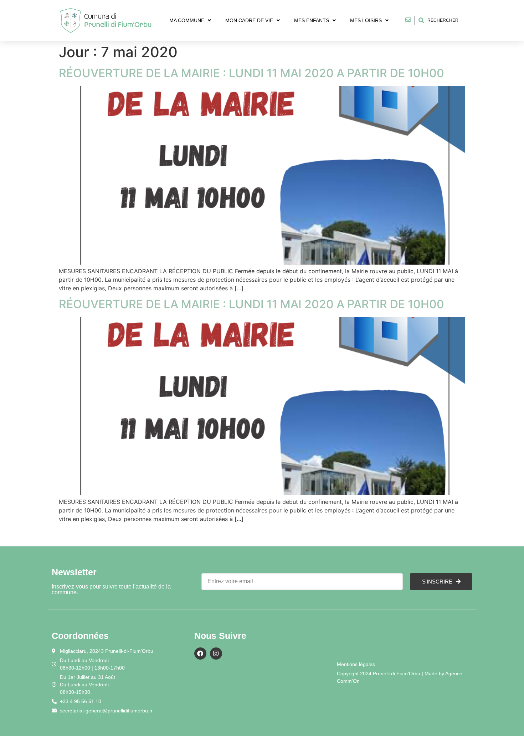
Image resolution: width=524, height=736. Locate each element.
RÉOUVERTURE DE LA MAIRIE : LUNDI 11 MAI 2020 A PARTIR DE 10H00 (251, 73)
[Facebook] (200, 653)
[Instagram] (216, 653)
